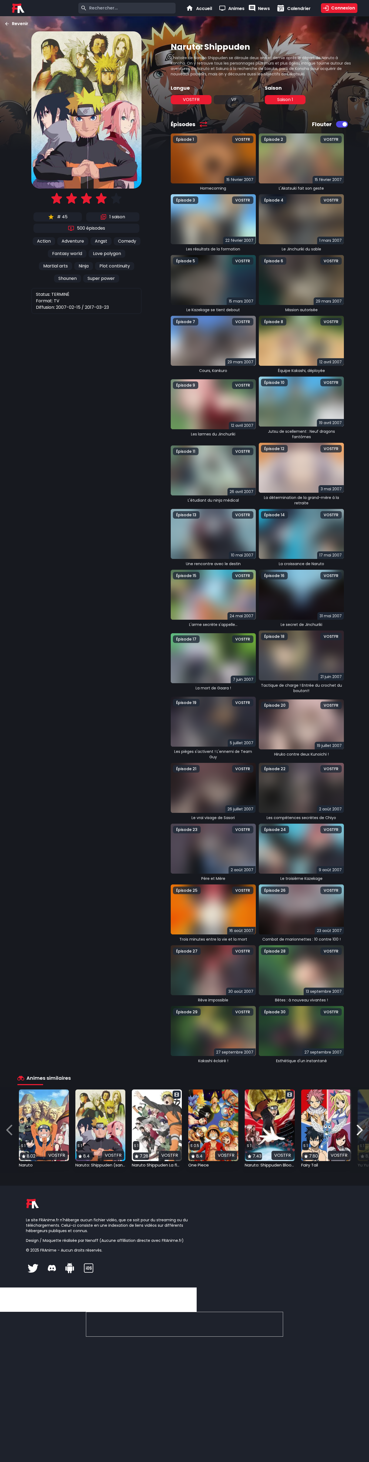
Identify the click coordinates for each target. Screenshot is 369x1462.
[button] (44, 1128)
